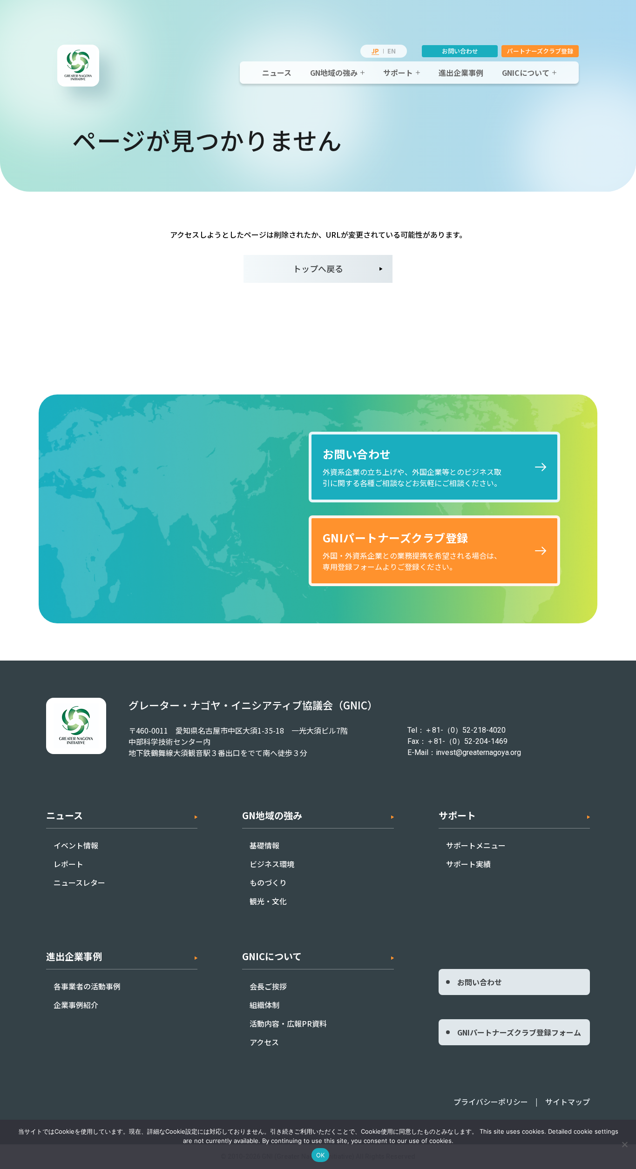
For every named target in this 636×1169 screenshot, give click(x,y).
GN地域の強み (334, 72)
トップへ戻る (318, 268)
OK (320, 1155)
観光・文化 (268, 901)
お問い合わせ (460, 51)
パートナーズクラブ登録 (540, 51)
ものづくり (268, 882)
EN (391, 51)
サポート (398, 72)
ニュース (276, 72)
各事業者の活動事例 (87, 986)
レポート (68, 863)
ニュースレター (79, 882)
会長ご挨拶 (268, 986)
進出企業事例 (461, 72)
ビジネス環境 (272, 863)
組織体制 (264, 1004)
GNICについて (525, 72)
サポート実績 (468, 863)
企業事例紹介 (76, 1004)
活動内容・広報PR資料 (288, 1023)
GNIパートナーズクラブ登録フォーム (519, 1032)
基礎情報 (264, 845)
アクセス (264, 1042)
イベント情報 (76, 845)
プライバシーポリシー (490, 1101)
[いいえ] (624, 1144)
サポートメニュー (476, 845)
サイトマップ (567, 1101)
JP (375, 51)
